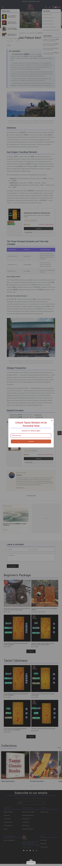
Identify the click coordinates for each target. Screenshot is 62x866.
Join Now (31, 441)
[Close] (52, 420)
